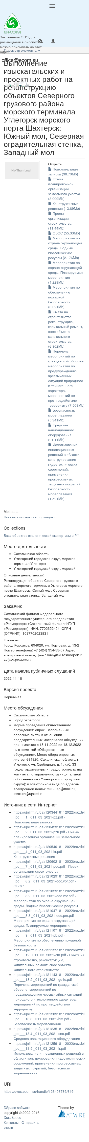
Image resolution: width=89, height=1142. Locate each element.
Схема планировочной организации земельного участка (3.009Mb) (64, 188)
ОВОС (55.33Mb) (66, 233)
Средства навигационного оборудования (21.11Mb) (61, 432)
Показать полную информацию (29, 516)
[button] (40, 40)
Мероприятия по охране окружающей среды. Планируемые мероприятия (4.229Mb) (65, 272)
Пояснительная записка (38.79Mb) (63, 171)
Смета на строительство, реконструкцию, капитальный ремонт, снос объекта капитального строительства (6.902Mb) (65, 329)
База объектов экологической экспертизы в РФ (41, 535)
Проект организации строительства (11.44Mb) (59, 221)
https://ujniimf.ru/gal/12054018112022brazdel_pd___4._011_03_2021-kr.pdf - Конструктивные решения (49, 851)
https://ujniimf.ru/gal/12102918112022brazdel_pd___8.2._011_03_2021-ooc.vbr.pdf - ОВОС (49, 881)
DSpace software (17, 1107)
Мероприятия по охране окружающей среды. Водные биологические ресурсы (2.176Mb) (65, 247)
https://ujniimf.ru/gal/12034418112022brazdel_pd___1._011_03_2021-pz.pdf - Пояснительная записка (49, 817)
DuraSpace (12, 1117)
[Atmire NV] (71, 1113)
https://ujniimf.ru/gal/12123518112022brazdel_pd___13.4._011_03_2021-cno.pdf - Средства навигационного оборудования (49, 1033)
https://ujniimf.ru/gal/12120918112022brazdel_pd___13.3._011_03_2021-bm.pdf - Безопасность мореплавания (49, 1018)
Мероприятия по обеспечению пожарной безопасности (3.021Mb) (64, 297)
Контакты (11, 1122)
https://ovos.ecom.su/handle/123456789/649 (38, 1091)
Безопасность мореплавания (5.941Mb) (61, 415)
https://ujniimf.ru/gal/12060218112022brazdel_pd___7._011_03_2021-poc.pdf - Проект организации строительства (49, 866)
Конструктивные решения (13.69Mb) (64, 206)
